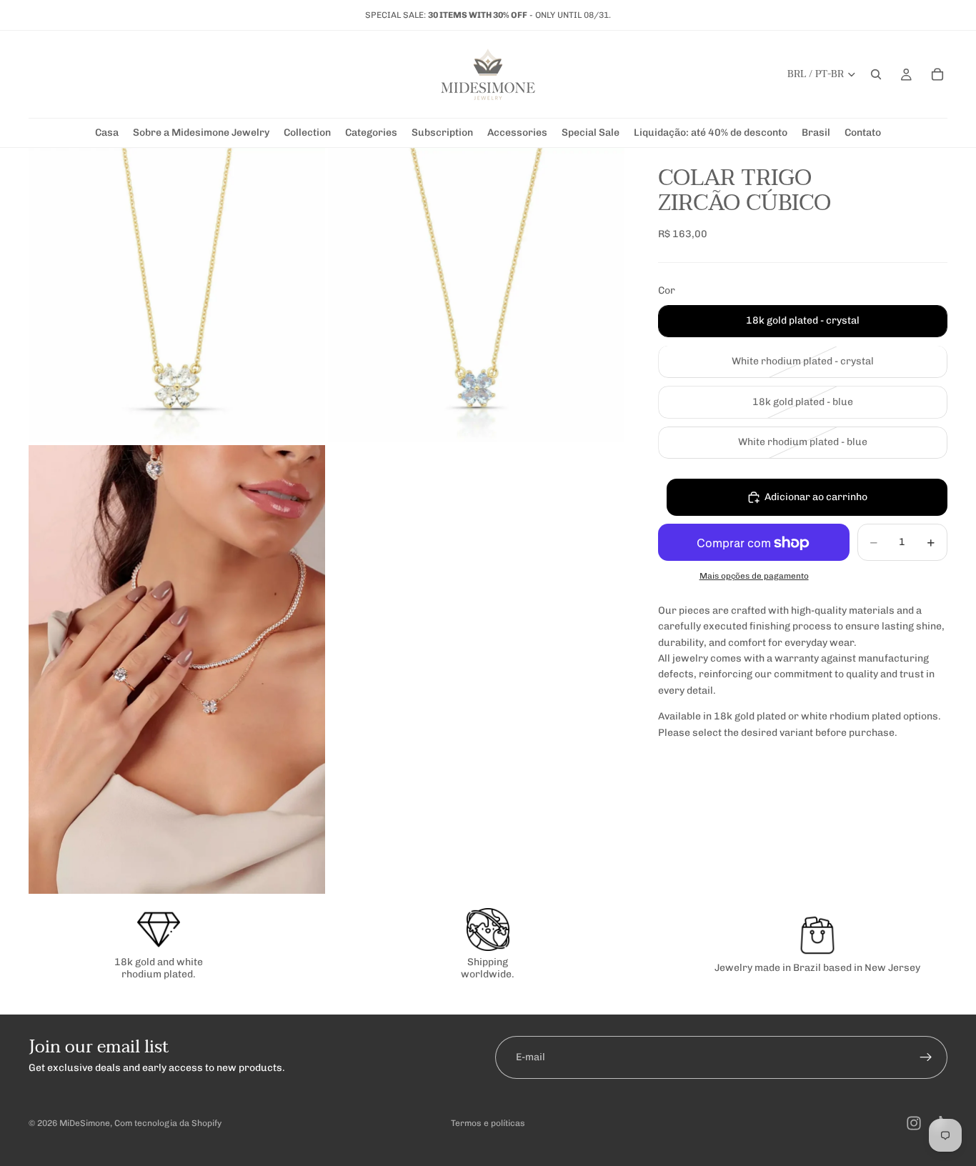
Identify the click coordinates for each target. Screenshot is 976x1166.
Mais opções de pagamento (754, 576)
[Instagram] (913, 1123)
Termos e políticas (488, 1123)
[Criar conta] (926, 1057)
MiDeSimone (84, 1123)
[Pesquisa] (876, 74)
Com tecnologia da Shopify (167, 1123)
